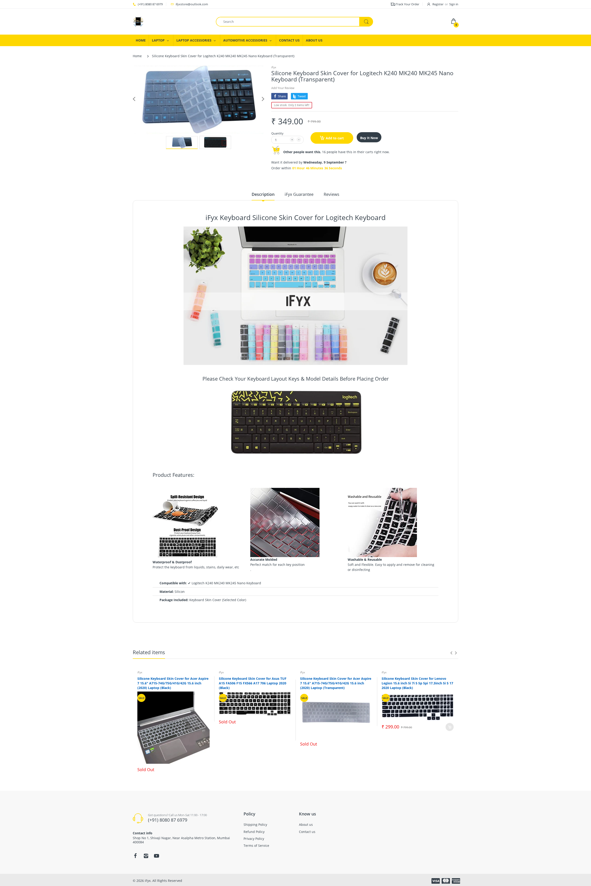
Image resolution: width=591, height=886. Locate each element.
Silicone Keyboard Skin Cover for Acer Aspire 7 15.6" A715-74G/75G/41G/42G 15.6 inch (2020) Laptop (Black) (172, 683)
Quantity (277, 133)
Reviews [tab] (331, 194)
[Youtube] (156, 855)
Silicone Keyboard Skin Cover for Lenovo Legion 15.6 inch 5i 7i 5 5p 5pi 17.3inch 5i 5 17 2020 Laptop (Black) (417, 683)
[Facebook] (135, 855)
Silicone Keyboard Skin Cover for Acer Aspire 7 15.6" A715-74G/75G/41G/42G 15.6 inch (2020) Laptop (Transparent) (335, 683)
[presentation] (451, 652)
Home (137, 56)
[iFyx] (138, 21)
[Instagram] (145, 855)
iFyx (273, 67)
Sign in (453, 4)
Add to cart (335, 138)
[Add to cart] (450, 727)
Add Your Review (282, 88)
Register (438, 4)
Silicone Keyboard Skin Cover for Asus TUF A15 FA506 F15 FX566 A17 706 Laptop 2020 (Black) (252, 683)
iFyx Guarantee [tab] (299, 194)
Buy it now (369, 138)
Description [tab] (263, 194)
